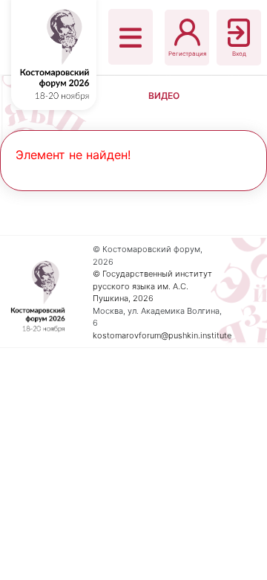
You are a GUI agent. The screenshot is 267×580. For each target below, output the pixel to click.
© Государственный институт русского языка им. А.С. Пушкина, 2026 (152, 285)
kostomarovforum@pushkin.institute (162, 335)
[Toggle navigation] (130, 37)
